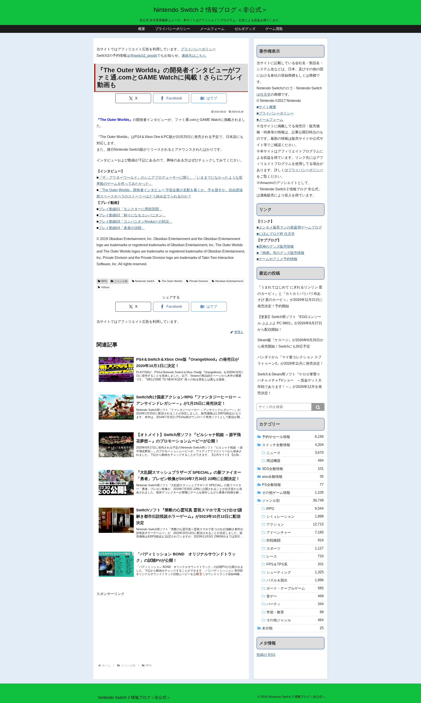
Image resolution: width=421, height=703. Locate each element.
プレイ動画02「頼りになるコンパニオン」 (132, 215)
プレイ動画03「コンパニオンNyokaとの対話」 (135, 221)
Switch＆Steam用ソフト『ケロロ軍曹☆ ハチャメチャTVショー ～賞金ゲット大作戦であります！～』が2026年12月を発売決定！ (289, 383)
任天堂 (265, 94)
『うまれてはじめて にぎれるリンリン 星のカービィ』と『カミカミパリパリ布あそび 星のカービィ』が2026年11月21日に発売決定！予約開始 (290, 296)
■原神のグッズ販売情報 (275, 246)
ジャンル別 (120, 281)
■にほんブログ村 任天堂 (276, 234)
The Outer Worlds (172, 281)
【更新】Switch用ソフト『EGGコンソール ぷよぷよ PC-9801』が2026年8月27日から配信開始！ (289, 323)
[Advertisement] (171, 627)
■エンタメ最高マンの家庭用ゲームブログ (289, 227)
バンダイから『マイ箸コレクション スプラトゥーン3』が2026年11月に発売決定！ (290, 360)
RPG (104, 281)
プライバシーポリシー (198, 49)
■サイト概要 (266, 107)
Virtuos (105, 287)
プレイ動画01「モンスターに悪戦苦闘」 (130, 209)
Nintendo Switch (145, 281)
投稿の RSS (266, 655)
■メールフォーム (270, 120)
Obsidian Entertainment (229, 281)
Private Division (198, 281)
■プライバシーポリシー (275, 113)
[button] (318, 407)
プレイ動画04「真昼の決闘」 (122, 228)
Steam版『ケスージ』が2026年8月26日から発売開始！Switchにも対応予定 (290, 343)
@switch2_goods (143, 55)
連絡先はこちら (194, 55)
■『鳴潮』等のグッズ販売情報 (280, 253)
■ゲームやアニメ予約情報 (277, 259)
